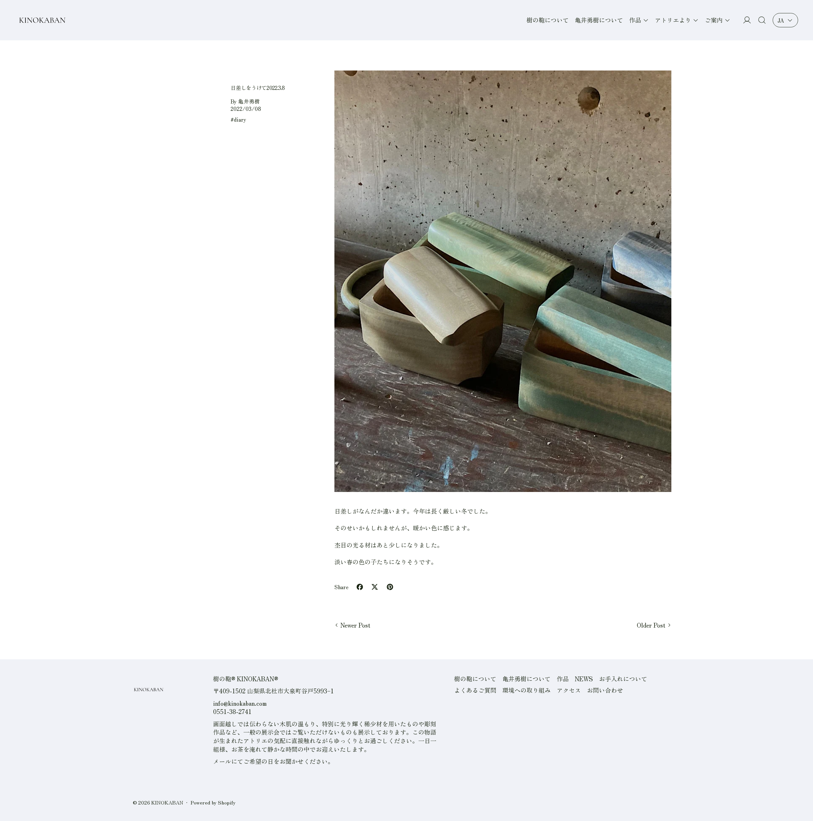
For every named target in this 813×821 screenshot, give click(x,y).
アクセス (569, 690)
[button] (762, 20)
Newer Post (355, 625)
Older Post (651, 625)
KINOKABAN (167, 802)
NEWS (584, 678)
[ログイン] (747, 20)
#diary (238, 119)
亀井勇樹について (599, 20)
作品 (563, 678)
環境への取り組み (526, 690)
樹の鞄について (548, 20)
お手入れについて (623, 678)
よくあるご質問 (475, 690)
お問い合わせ (605, 690)
